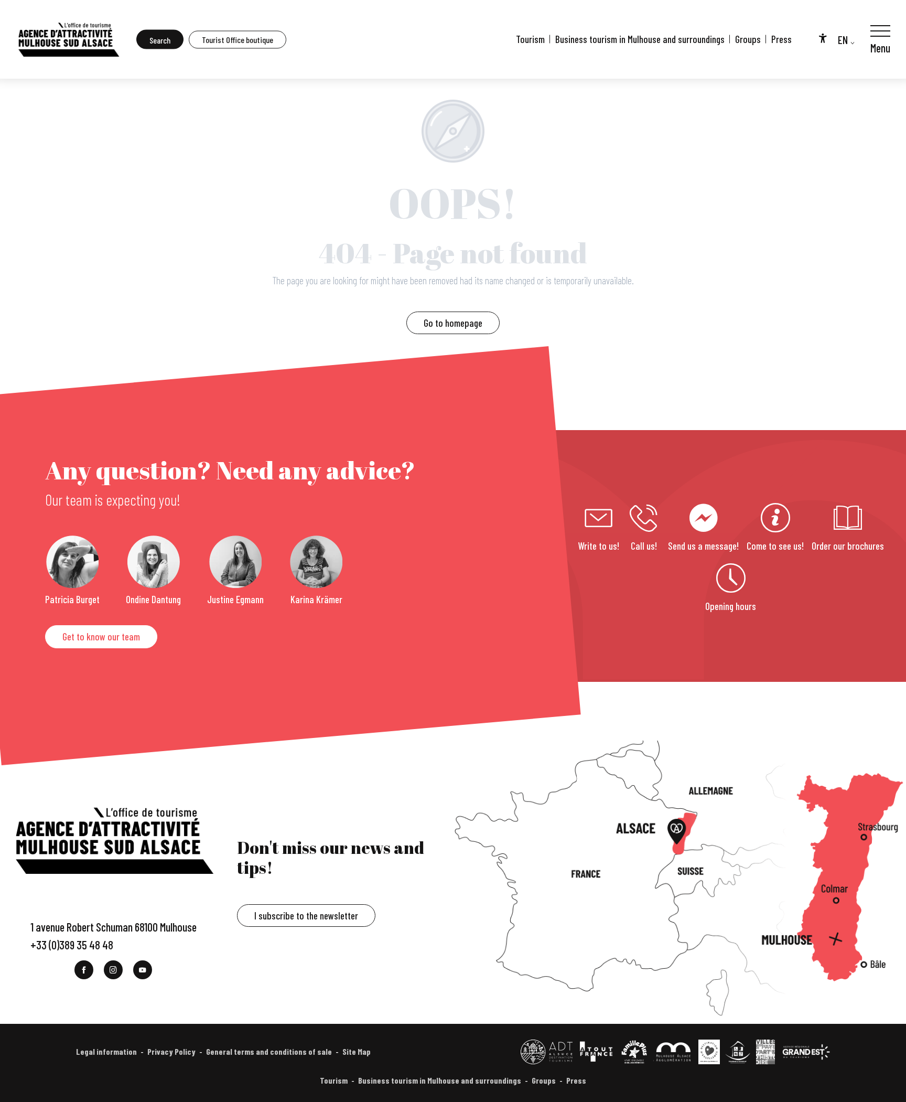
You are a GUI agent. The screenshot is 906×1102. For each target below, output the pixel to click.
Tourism (530, 39)
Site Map (356, 1051)
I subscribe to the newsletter (306, 916)
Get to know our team (101, 636)
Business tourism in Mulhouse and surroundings (640, 39)
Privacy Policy (171, 1051)
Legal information (106, 1051)
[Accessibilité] (822, 38)
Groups (748, 39)
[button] (160, 39)
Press (781, 39)
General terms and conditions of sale (269, 1051)
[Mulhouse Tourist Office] (68, 39)
